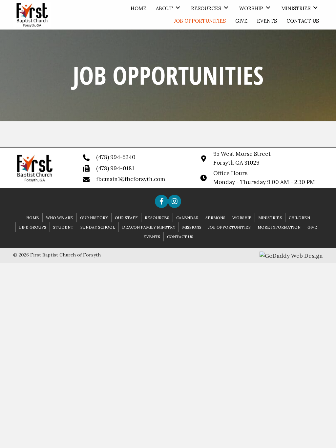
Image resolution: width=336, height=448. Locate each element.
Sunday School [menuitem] (97, 227)
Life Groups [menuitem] (32, 227)
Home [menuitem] (32, 217)
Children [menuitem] (299, 217)
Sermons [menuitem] (215, 217)
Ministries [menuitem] (270, 217)
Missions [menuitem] (191, 227)
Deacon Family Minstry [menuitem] (148, 227)
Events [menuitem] (151, 236)
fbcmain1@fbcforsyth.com (130, 179)
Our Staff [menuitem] (126, 217)
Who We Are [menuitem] (59, 217)
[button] (178, 8)
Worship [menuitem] (241, 217)
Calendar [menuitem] (187, 217)
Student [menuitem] (63, 227)
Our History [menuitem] (94, 217)
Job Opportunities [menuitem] (229, 227)
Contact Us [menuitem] (180, 236)
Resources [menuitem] (157, 217)
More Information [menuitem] (279, 227)
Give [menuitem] (312, 227)
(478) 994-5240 (116, 157)
